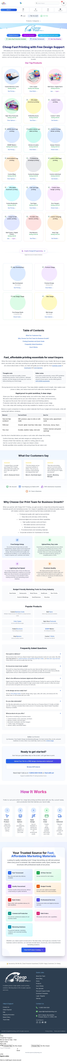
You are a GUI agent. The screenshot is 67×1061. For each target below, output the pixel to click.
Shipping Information (8, 1014)
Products (38, 983)
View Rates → (33, 91)
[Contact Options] (42, 16)
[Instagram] (40, 1022)
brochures (27, 368)
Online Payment (7, 1009)
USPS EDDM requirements (43, 381)
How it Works (40, 986)
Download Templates (42, 993)
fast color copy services (53, 658)
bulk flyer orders (39, 658)
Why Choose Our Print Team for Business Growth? (33, 338)
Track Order (6, 1019)
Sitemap (38, 998)
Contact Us (6, 1007)
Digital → (57, 91)
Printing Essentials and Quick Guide (33, 341)
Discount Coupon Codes (43, 991)
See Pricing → (12, 91)
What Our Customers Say (33, 335)
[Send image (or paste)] (2, 1045)
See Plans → (33, 120)
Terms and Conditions (59, 1031)
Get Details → (55, 120)
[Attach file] (1, 1045)
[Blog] (45, 1022)
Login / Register (40, 996)
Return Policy (6, 1017)
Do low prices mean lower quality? (33, 666)
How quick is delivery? (33, 654)
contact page (50, 740)
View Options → (11, 120)
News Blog (39, 978)
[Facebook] (37, 1022)
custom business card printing (26, 658)
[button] (33, 1055)
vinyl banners (38, 368)
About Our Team (40, 976)
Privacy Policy (49, 1031)
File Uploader (39, 988)
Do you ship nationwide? (33, 701)
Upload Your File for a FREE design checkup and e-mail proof (33, 761)
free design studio (16, 693)
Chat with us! (49, 773)
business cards (56, 365)
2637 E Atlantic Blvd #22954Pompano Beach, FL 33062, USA (47, 1016)
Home (37, 981)
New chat (3, 1043)
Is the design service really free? (33, 690)
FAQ (4, 1012)
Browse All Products (33, 767)
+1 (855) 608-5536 (35, 773)
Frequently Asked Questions (33, 344)
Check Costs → (55, 149)
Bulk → (52, 91)
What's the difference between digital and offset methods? (33, 678)
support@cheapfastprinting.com (48, 1011)
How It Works (33, 347)
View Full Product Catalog (32, 950)
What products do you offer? (33, 713)
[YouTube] (43, 1022)
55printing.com (38, 1052)
